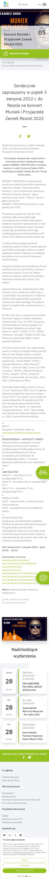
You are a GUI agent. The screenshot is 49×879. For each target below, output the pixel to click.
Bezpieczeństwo (9, 796)
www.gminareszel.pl (12, 566)
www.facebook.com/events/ (16, 560)
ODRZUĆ (24, 860)
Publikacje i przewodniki (12, 822)
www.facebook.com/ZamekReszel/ (19, 563)
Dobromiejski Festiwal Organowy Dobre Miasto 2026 (32, 735)
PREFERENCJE (24, 865)
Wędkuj (5, 816)
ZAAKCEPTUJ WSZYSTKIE (24, 871)
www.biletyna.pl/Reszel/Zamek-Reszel (21, 432)
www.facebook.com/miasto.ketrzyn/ (20, 583)
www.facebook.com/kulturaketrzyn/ (20, 579)
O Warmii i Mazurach (10, 777)
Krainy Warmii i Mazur (11, 780)
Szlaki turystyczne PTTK (12, 819)
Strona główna (8, 62)
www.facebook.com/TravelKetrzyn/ (19, 573)
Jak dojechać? (8, 793)
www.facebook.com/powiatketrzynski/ (21, 576)
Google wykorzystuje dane (23, 852)
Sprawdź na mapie (19, 53)
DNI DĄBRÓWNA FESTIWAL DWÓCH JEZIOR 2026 (32, 686)
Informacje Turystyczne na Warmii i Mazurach (21, 800)
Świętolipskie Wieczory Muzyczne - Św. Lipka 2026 (32, 711)
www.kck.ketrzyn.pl (11, 570)
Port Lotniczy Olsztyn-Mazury (14, 803)
